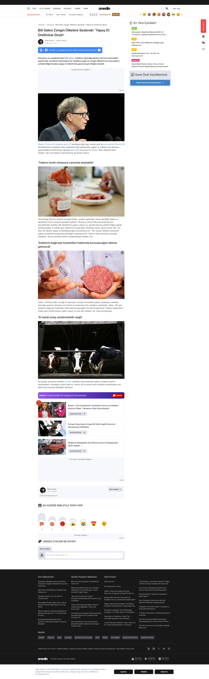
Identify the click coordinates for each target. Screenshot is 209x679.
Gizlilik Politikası (62, 649)
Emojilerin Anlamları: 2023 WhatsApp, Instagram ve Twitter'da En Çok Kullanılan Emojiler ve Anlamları (119, 612)
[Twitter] (159, 649)
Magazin (136, 60)
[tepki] (41, 523)
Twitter (41, 637)
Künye (128, 649)
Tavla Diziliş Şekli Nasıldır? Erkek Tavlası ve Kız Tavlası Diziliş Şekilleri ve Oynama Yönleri (119, 625)
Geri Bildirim (51, 649)
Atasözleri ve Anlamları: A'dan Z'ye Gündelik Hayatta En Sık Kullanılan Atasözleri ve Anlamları (117, 618)
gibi (69, 381)
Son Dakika (115, 637)
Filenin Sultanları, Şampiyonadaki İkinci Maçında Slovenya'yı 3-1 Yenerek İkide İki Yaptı (52, 613)
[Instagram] (149, 649)
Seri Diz (116, 14)
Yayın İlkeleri (120, 649)
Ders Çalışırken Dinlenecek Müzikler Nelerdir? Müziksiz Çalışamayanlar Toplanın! (152, 602)
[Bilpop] (159, 14)
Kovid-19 (120, 144)
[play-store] (150, 659)
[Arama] (167, 8)
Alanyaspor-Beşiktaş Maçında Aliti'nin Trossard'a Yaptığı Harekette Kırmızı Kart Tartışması (149, 33)
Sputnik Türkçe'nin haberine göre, (53, 144)
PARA (86, 8)
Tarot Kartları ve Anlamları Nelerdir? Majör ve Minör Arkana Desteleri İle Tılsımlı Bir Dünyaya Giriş (154, 583)
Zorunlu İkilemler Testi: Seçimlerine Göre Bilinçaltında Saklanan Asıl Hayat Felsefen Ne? (85, 624)
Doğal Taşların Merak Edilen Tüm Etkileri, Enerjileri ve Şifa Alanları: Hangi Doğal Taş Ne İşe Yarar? (119, 606)
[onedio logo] (104, 8)
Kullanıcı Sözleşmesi (107, 649)
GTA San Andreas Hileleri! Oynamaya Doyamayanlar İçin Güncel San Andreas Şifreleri (153, 621)
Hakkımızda (42, 649)
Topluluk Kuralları (75, 649)
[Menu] (28, 8)
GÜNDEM (56, 8)
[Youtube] (164, 649)
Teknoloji (50, 25)
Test (134, 39)
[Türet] (149, 14)
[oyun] (168, 14)
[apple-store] (137, 659)
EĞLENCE (67, 8)
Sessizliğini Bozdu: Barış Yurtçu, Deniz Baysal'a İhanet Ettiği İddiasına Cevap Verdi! (150, 65)
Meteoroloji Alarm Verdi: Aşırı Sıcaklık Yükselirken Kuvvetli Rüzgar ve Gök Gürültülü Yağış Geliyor (85, 590)
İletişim (91, 649)
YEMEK (78, 8)
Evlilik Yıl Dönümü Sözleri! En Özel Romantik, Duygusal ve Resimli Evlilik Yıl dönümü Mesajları (118, 593)
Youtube (68, 637)
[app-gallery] (164, 659)
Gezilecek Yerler (147, 637)
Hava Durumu (109, 581)
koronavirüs (109, 144)
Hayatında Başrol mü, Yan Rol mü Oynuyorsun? (145, 54)
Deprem (51, 637)
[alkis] (173, 14)
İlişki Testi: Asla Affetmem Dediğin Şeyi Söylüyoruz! (148, 44)
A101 (97, 637)
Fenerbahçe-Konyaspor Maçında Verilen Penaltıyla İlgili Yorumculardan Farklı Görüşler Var (86, 615)
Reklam (85, 649)
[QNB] (144, 14)
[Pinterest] (169, 649)
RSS (132, 649)
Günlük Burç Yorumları (83, 637)
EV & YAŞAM (45, 8)
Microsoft (75, 150)
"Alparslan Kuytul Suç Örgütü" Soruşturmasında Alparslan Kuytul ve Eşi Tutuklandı (86, 598)
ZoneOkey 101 (105, 15)
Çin (65, 381)
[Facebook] (154, 649)
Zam (59, 637)
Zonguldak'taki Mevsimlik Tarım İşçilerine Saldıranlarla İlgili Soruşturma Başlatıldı (52, 621)
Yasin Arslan (56, 40)
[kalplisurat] (178, 14)
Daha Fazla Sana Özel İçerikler (149, 83)
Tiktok (105, 637)
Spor (134, 28)
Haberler (41, 25)
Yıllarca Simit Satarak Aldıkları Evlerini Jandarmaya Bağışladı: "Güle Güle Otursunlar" (84, 607)
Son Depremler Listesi (112, 586)
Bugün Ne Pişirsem (130, 637)
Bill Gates (69, 58)
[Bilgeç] (154, 14)
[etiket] (38, 402)
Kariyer (97, 649)
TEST (34, 8)
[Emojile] (163, 14)
